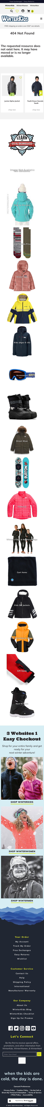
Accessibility (28, 1095)
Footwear (22, 408)
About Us (22, 1005)
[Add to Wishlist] (20, 76)
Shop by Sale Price (22, 244)
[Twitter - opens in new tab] (16, 1028)
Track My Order (22, 946)
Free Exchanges (22, 950)
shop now (12, 110)
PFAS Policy (16, 1095)
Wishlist (22, 959)
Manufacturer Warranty (22, 990)
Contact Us (22, 973)
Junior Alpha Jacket (12, 101)
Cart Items (22, 572)
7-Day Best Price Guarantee (22, 1)
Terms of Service (34, 1093)
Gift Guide (22, 671)
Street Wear (22, 441)
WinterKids (9, 5)
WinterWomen (22, 5)
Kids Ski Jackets (22, 605)
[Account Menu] (23, 11)
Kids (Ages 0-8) (22, 310)
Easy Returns (22, 954)
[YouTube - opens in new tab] (33, 1028)
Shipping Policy (22, 982)
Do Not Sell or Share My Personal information (21, 1091)
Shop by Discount (22, 205)
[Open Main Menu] (36, 19)
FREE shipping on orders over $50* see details (22, 26)
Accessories (22, 375)
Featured (22, 507)
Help (22, 977)
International (22, 986)
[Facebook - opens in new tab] (10, 1028)
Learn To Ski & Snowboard (22, 143)
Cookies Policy (22, 1090)
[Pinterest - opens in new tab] (28, 1028)
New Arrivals (22, 704)
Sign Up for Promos (22, 1018)
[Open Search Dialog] (11, 11)
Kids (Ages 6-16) (22, 342)
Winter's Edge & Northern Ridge (22, 539)
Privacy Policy (9, 1090)
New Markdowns (22, 171)
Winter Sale (22, 277)
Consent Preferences (22, 1086)
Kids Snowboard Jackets (22, 638)
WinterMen (34, 5)
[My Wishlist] (17, 11)
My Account (22, 941)
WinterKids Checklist (22, 1014)
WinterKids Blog (22, 1009)
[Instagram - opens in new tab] (22, 1028)
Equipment (22, 474)
